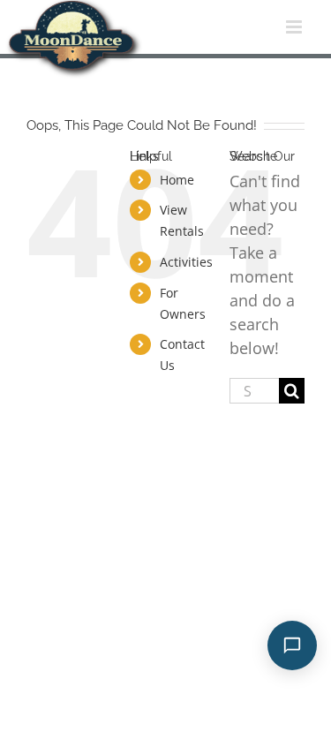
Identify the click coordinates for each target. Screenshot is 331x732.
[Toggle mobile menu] (295, 27)
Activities (186, 261)
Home (177, 179)
